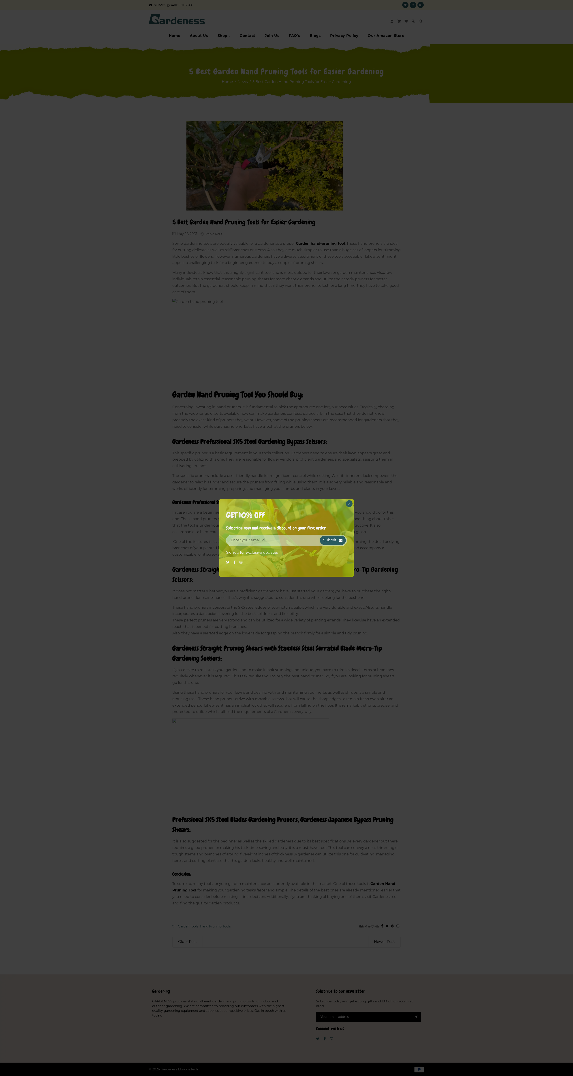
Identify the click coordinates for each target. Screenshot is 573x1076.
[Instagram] (241, 562)
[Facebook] (234, 562)
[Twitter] (228, 562)
